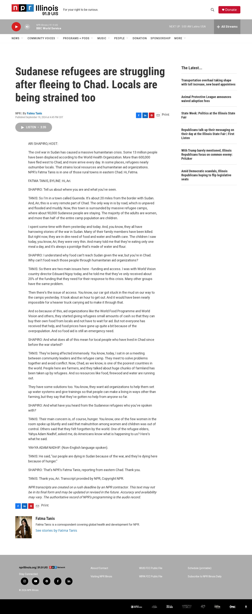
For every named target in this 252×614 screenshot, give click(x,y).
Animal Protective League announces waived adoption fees (206, 99)
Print (165, 114)
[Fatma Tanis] (23, 527)
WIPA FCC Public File (150, 576)
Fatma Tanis (34, 113)
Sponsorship (161, 38)
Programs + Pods (76, 38)
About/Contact (99, 568)
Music (101, 38)
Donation (140, 38)
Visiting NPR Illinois (101, 576)
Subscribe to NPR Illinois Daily (205, 576)
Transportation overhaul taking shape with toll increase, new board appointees (208, 82)
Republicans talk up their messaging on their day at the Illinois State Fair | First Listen (207, 134)
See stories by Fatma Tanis (56, 530)
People (119, 38)
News (16, 38)
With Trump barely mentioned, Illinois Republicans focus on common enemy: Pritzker (206, 154)
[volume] (27, 27)
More (178, 38)
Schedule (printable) (199, 568)
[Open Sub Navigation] (22, 38)
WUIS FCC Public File (150, 568)
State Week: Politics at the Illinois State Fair (208, 115)
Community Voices (41, 38)
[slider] (33, 27)
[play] (16, 27)
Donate (231, 10)
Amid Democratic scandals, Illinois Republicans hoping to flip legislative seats (206, 175)
